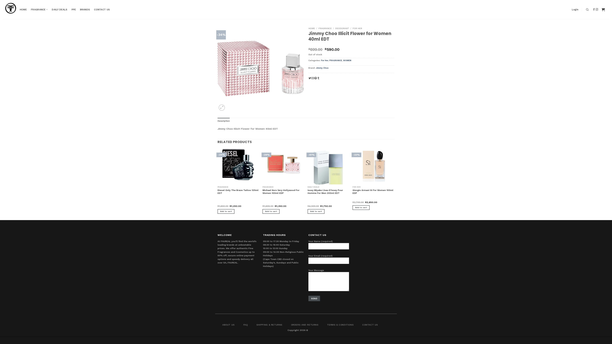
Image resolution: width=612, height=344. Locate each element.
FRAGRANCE (38, 9)
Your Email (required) (320, 255)
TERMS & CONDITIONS (340, 324)
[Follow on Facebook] (594, 9)
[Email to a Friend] (312, 79)
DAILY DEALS (59, 9)
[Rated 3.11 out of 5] (224, 202)
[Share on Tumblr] (318, 79)
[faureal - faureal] (13, 9)
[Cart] (603, 9)
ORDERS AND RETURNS (304, 324)
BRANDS (85, 9)
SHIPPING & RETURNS (269, 324)
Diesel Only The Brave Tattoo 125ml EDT (238, 191)
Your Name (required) (320, 241)
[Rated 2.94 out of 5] (268, 202)
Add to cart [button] (226, 211)
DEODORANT (342, 28)
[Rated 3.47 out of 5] (314, 202)
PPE (74, 9)
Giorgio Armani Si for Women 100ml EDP (373, 191)
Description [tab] (224, 121)
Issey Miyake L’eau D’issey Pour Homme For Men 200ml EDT (325, 191)
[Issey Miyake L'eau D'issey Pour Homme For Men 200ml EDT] (329, 169)
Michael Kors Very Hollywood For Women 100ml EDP (280, 191)
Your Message (316, 270)
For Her (357, 28)
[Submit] (587, 9)
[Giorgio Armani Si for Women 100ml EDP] (373, 165)
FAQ (245, 324)
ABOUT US (228, 324)
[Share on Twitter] (309, 79)
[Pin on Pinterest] (315, 79)
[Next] (394, 183)
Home (311, 28)
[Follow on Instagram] (597, 9)
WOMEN (347, 60)
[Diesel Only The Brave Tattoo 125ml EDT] (238, 165)
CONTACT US (102, 9)
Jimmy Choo (322, 68)
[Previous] (217, 183)
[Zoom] (222, 107)
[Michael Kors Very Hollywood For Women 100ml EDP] (283, 165)
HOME (23, 9)
